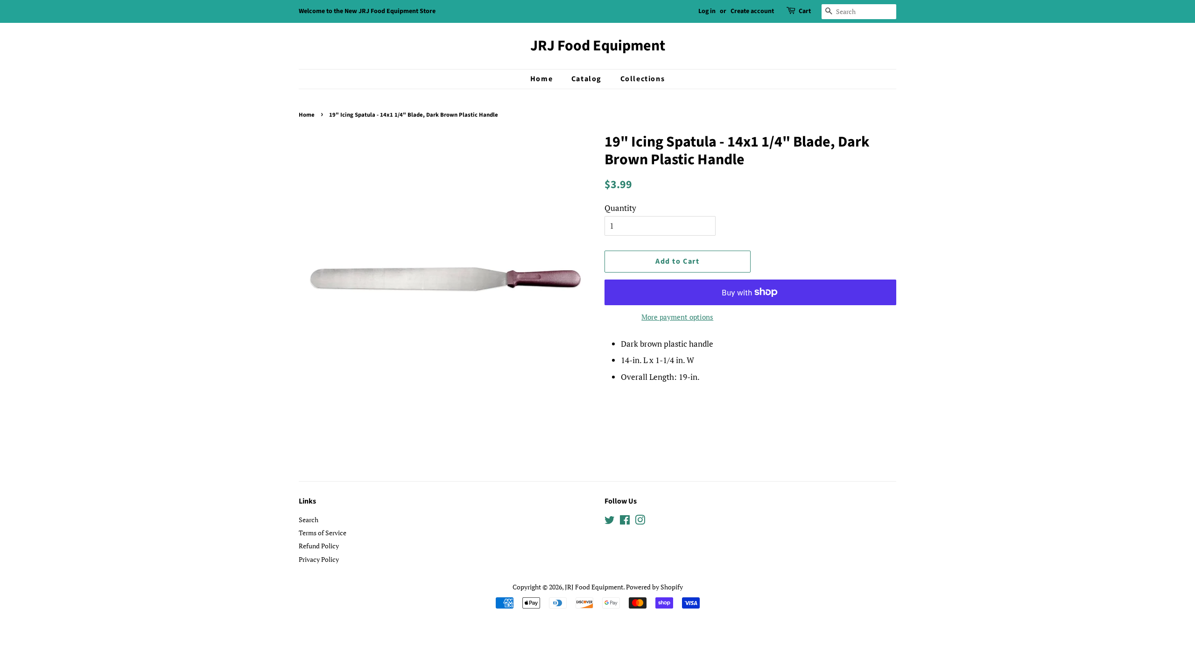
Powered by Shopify (654, 586)
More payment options (677, 317)
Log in (707, 11)
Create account (752, 11)
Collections (642, 79)
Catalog (586, 79)
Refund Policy (319, 545)
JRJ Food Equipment (597, 46)
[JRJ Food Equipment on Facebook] (624, 521)
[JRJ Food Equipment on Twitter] (610, 521)
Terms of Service (322, 532)
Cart (805, 11)
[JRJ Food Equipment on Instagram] (640, 521)
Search (308, 519)
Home (541, 79)
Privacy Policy (319, 559)
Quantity (620, 208)
